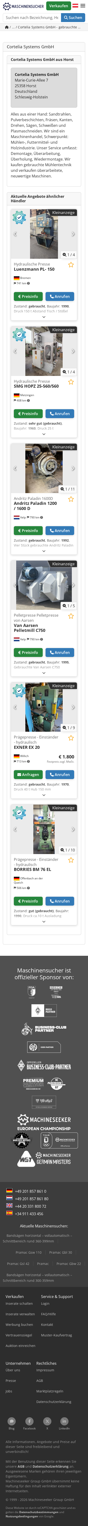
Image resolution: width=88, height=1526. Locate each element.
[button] (82, 5)
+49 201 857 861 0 (30, 1191)
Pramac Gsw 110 (29, 1252)
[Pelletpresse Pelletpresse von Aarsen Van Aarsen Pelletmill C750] (44, 585)
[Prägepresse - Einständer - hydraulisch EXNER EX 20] (44, 707)
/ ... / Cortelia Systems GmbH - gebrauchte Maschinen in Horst (47, 27)
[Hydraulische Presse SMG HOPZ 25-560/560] (44, 351)
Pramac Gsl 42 (18, 1263)
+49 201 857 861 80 (31, 1198)
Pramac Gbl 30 (60, 1252)
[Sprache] (75, 5)
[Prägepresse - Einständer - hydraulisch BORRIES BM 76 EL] (44, 829)
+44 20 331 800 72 (30, 1206)
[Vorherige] (15, 234)
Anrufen (62, 296)
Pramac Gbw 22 (69, 1263)
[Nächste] (73, 234)
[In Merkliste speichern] (71, 265)
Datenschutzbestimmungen (38, 1512)
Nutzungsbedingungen (22, 1516)
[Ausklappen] (44, 316)
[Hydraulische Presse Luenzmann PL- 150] (44, 234)
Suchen (75, 17)
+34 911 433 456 (29, 1213)
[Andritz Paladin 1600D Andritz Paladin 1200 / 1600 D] (44, 468)
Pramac (43, 1263)
